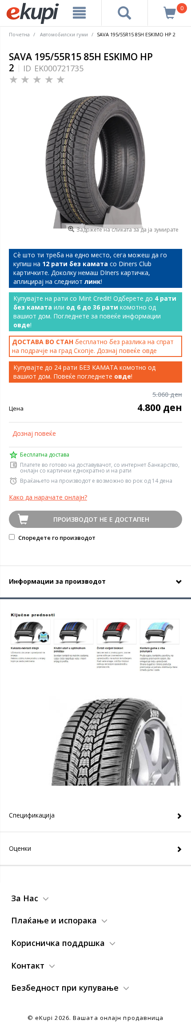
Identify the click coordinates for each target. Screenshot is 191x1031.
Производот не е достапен (101, 519)
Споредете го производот (56, 538)
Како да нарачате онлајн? (48, 497)
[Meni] (79, 13)
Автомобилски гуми (64, 34)
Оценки (20, 848)
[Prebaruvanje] (124, 13)
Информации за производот (57, 581)
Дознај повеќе (34, 433)
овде (149, 350)
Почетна (19, 34)
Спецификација (32, 815)
